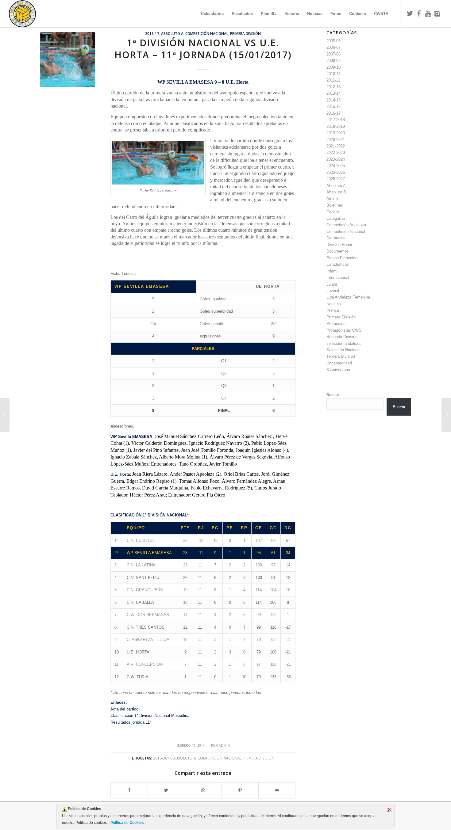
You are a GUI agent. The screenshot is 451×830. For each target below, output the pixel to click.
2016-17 (152, 33)
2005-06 (333, 41)
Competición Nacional (206, 33)
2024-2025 (335, 165)
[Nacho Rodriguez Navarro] (67, 59)
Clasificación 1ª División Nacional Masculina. (150, 715)
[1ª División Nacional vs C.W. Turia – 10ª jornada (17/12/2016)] (5, 415)
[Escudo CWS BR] (22, 13)
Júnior (331, 284)
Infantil (332, 271)
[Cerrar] (389, 810)
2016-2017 (162, 758)
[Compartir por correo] (277, 790)
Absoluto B (336, 192)
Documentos (337, 251)
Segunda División (341, 336)
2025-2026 (335, 172)
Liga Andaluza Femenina (348, 297)
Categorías (336, 218)
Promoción (335, 323)
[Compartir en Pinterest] (240, 790)
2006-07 (333, 47)
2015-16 (333, 106)
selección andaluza (343, 343)
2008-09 (333, 60)
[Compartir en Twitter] (166, 790)
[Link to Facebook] (419, 13)
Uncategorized (339, 363)
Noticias (333, 304)
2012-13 (333, 87)
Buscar (332, 395)
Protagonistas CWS (343, 330)
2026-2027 (335, 179)
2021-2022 (335, 146)
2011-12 (333, 80)
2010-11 (333, 73)
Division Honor (339, 244)
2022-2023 (335, 152)
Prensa (332, 310)
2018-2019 (335, 126)
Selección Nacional (343, 350)
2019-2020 (335, 133)
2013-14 (333, 93)
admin (224, 745)
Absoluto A (172, 33)
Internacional (337, 277)
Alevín (332, 198)
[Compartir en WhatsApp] (203, 790)
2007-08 (333, 54)
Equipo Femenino (341, 258)
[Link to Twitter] (409, 13)
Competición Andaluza (346, 225)
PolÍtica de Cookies (127, 822)
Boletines (334, 205)
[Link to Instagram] (437, 13)
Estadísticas (337, 264)
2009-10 (333, 67)
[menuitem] (212, 13)
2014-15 (333, 100)
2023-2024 (335, 159)
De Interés (335, 238)
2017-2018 (335, 119)
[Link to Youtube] (428, 13)
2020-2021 (335, 139)
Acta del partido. (125, 709)
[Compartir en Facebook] (129, 790)
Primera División (245, 33)
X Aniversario (338, 369)
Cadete (332, 212)
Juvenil (332, 290)
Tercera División (340, 356)
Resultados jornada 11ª (130, 722)
